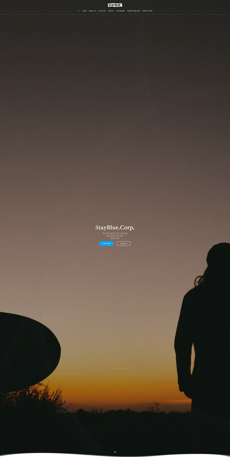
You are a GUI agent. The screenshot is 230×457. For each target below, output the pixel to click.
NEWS (85, 11)
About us (92, 11)
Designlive (123, 243)
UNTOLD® (106, 243)
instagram (121, 11)
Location (102, 11)
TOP (78, 11)
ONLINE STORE (147, 11)
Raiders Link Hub (133, 11)
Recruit (111, 11)
